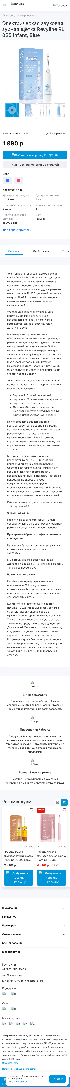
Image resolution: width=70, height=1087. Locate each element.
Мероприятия (11, 951)
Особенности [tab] (41, 251)
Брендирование (12, 942)
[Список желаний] (31, 809)
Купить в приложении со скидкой (35, 164)
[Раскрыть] (64, 908)
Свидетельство (10, 1063)
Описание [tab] (14, 251)
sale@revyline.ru (12, 974)
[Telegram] (14, 995)
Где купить (9, 916)
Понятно (57, 1079)
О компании (10, 907)
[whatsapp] (5, 995)
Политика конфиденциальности (19, 1069)
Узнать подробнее (17, 1082)
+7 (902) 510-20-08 (14, 969)
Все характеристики (17, 230)
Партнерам (9, 925)
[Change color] (18, 180)
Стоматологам (11, 934)
